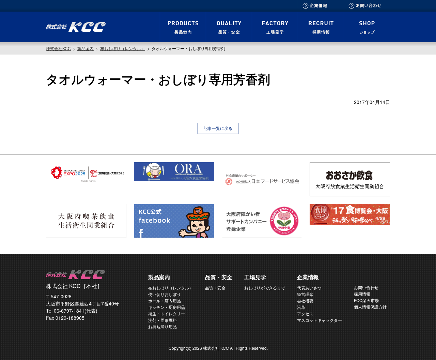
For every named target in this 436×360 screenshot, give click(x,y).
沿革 (301, 307)
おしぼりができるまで (264, 287)
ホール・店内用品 (164, 300)
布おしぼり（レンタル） (170, 287)
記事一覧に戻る (218, 128)
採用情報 (362, 294)
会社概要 (305, 300)
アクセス (305, 313)
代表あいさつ (309, 287)
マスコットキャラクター (319, 320)
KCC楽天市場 (366, 300)
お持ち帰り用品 (162, 326)
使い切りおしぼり (164, 294)
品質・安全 (215, 287)
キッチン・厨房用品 (166, 307)
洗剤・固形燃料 (162, 320)
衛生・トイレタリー (166, 313)
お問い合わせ (366, 287)
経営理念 (305, 294)
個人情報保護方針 (370, 307)
